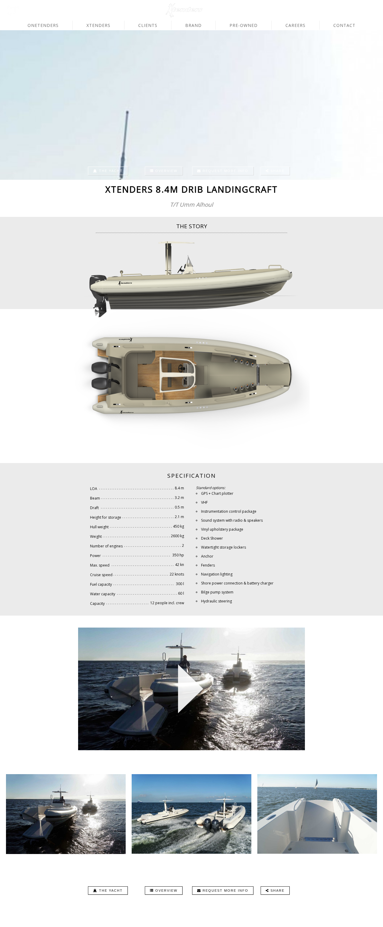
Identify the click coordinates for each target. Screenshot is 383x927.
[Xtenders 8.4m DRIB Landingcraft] (191, 689)
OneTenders (43, 25)
